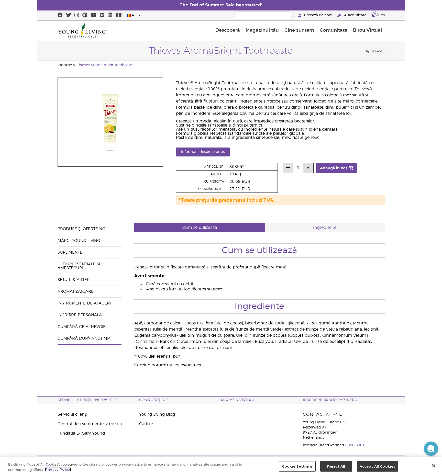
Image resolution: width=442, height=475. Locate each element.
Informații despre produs (203, 152)
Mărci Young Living (79, 241)
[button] (431, 449)
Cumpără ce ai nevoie (82, 327)
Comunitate (333, 30)
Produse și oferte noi (82, 229)
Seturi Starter (74, 280)
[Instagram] (76, 15)
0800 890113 (357, 445)
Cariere (146, 424)
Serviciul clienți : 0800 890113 (88, 400)
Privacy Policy (58, 469)
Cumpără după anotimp (84, 339)
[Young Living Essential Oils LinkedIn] (110, 15)
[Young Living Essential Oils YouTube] (93, 15)
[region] (221, 466)
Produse (65, 65)
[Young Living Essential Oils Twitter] (68, 15)
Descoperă (227, 30)
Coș (379, 14)
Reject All (336, 466)
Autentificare (355, 15)
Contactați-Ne (153, 400)
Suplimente (70, 252)
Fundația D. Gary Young (81, 433)
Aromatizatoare (76, 291)
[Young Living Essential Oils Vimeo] (102, 15)
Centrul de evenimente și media (90, 424)
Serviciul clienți (72, 414)
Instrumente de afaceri (84, 303)
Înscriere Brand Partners (330, 400)
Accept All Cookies (377, 466)
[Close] (433, 465)
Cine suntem (299, 30)
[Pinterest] (84, 15)
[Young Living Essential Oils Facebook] (60, 15)
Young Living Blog (157, 414)
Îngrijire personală (80, 315)
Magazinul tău (262, 30)
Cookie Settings (297, 466)
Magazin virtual (238, 400)
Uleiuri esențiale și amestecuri (79, 266)
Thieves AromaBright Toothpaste (105, 65)
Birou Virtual (367, 30)
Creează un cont (318, 15)
